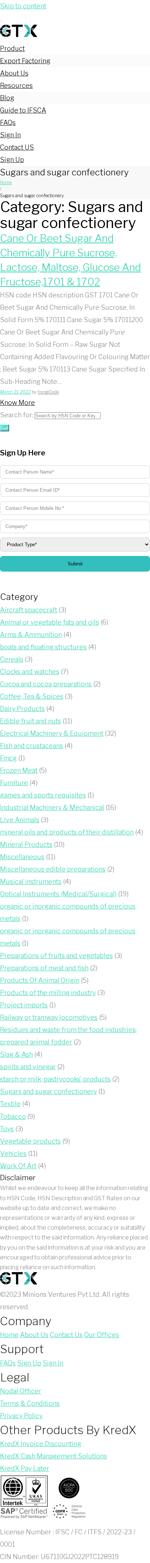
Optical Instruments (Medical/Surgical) (58, 894)
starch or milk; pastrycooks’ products (55, 1079)
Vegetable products (30, 1141)
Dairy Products (22, 709)
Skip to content (23, 6)
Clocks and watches (29, 671)
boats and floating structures (43, 647)
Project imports (24, 1005)
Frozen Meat (19, 770)
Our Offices (101, 1335)
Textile (10, 1104)
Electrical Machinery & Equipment (51, 733)
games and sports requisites (43, 795)
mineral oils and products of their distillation (67, 832)
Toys (7, 1129)
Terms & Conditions (30, 1403)
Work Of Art (18, 1166)
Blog (7, 98)
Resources (16, 85)
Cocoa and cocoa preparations (46, 684)
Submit (75, 564)
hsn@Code (48, 392)
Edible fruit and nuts (30, 721)
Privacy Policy (21, 1416)
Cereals (11, 659)
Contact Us (66, 1335)
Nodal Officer (20, 1391)
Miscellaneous (22, 857)
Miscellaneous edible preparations (53, 869)
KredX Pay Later (24, 1468)
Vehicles (13, 1153)
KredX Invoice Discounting (40, 1444)
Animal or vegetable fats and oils (49, 622)
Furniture (14, 783)
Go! (4, 428)
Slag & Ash (16, 1054)
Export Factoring (25, 61)
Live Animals (19, 820)
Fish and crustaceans (31, 746)
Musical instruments (31, 881)
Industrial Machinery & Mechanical (52, 807)
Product (12, 48)
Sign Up (12, 159)
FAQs (8, 122)
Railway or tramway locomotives (49, 1017)
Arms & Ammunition (31, 634)
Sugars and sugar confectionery (48, 1091)
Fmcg (8, 758)
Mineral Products (26, 844)
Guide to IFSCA (23, 110)
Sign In (10, 135)
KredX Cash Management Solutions (53, 1456)
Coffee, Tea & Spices (31, 696)
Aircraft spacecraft (28, 610)
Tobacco (13, 1116)
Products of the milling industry (48, 992)
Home (6, 182)
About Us (14, 73)
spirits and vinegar (28, 1067)
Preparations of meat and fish (44, 968)
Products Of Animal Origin (39, 980)
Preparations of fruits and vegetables (56, 955)
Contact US (17, 147)
